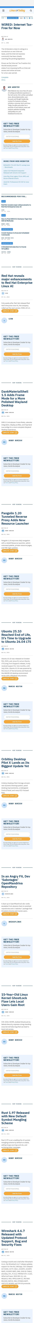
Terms (7, 148)
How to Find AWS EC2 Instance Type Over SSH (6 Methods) (16, 220)
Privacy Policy (14, 148)
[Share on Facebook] (24, 18)
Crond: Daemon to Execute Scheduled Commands (15, 234)
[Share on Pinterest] (29, 18)
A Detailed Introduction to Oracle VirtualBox (13, 248)
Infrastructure (13, 18)
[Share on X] (27, 18)
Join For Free (17, 141)
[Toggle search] (31, 11)
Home (2, 18)
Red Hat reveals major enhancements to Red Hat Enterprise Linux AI (16, 206)
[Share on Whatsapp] (32, 18)
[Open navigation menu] (3, 10)
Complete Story (8, 311)
